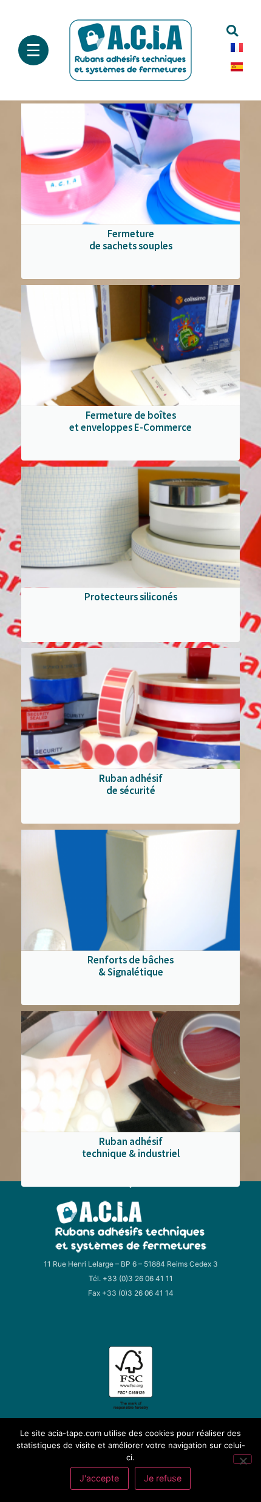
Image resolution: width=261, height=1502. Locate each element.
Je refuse (162, 1478)
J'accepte (99, 1478)
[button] (232, 31)
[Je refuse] (242, 1459)
